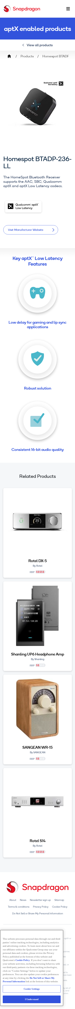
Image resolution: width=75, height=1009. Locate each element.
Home (9, 56)
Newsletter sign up (40, 900)
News (23, 900)
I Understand (32, 999)
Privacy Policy (40, 906)
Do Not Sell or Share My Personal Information (37, 913)
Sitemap (59, 900)
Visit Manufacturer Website (25, 230)
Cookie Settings (32, 989)
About (12, 900)
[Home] (22, 8)
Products (27, 56)
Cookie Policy (59, 906)
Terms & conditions (18, 906)
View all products (40, 45)
